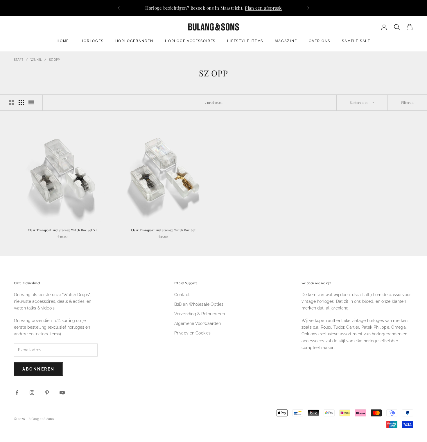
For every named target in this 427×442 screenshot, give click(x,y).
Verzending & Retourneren (199, 314)
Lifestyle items (245, 41)
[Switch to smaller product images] (21, 102)
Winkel (36, 59)
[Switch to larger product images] (11, 102)
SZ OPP (54, 59)
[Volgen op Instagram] (32, 393)
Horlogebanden (134, 41)
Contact (182, 294)
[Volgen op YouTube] (62, 393)
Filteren (407, 102)
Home (63, 41)
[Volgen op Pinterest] (47, 393)
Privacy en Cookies (192, 333)
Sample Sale (356, 41)
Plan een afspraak (263, 8)
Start (19, 59)
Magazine (286, 41)
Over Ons (319, 41)
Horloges (91, 41)
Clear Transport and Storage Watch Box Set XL (62, 230)
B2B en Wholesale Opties (198, 304)
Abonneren (38, 369)
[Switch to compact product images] (31, 102)
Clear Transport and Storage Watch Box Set (163, 230)
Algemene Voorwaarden (197, 323)
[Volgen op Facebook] (17, 393)
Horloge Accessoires (190, 41)
